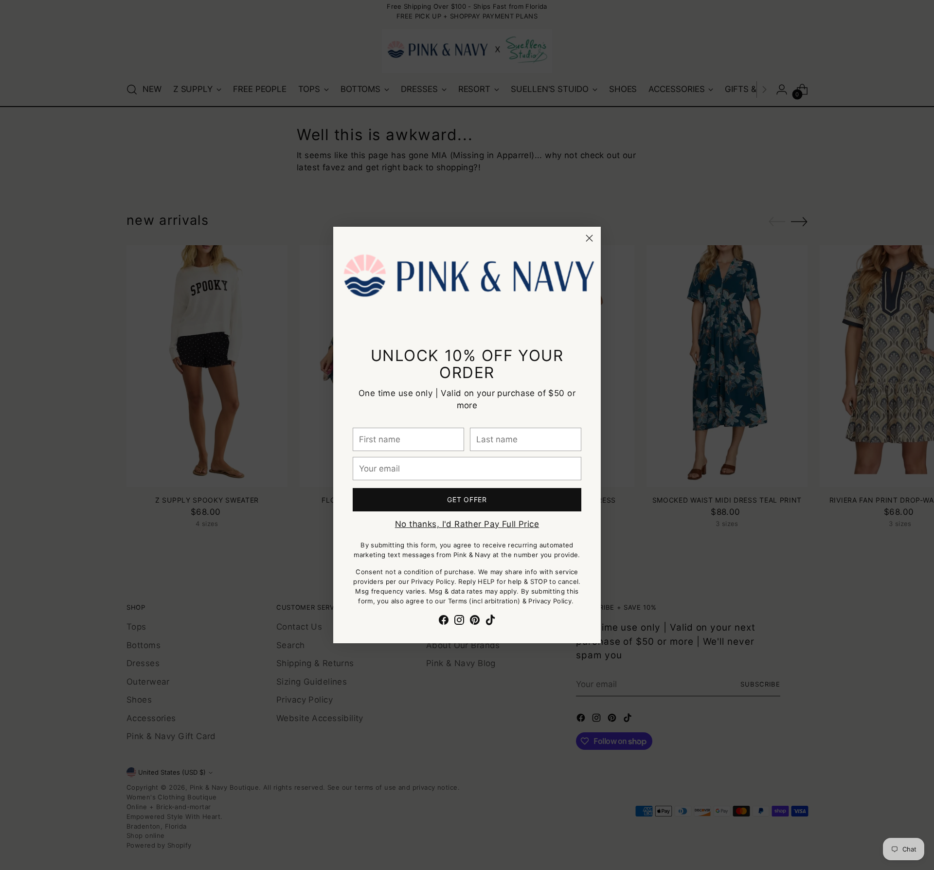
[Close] (589, 238)
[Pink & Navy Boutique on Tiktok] (490, 622)
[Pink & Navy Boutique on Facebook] (443, 622)
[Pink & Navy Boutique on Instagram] (459, 622)
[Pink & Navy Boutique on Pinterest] (475, 622)
